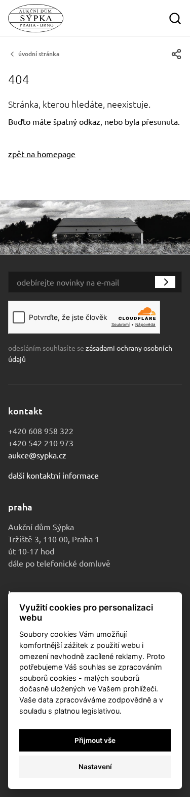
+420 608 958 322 (40, 431)
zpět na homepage (41, 154)
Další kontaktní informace (53, 475)
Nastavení (95, 767)
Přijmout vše (95, 740)
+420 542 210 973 (40, 443)
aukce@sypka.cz (37, 455)
